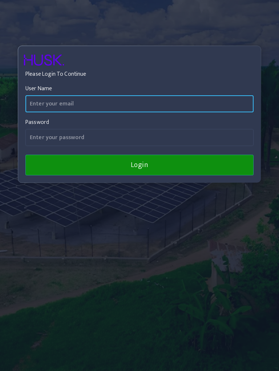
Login (140, 165)
